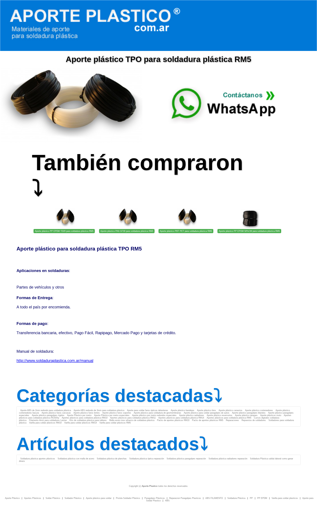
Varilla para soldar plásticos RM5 (115, 422)
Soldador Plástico (73, 498)
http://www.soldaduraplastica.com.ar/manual (55, 360)
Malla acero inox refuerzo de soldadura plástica (131, 420)
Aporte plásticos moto (270, 415)
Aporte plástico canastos (230, 410)
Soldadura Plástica (236, 498)
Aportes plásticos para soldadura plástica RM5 (229, 418)
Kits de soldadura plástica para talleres (88, 420)
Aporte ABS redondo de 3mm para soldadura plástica (99, 410)
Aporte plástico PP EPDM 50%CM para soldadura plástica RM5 (249, 231)
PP (251, 498)
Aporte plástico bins (206, 410)
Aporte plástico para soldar (98, 498)
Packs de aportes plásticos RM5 (207, 420)
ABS (167, 500)
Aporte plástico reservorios (219, 415)
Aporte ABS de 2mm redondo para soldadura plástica (45, 410)
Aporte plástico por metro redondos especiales (154, 415)
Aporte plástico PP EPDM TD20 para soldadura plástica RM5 (64, 231)
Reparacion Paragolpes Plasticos (185, 498)
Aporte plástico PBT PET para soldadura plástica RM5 (186, 231)
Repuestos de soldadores (254, 420)
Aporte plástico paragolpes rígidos (48, 415)
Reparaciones (232, 420)
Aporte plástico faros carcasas (56, 413)
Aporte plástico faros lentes (86, 413)
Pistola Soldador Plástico (128, 498)
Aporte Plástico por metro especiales (111, 415)
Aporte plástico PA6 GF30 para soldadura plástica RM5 (126, 231)
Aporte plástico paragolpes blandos (248, 413)
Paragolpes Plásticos (154, 498)
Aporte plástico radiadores (191, 415)
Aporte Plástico (12, 498)
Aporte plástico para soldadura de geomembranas (157, 413)
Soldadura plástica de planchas (112, 458)
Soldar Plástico (53, 498)
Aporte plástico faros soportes (116, 413)
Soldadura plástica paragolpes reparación (186, 458)
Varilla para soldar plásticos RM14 (80, 422)
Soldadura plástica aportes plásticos (37, 458)
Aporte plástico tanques (246, 415)
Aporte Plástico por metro (79, 415)
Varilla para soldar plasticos (285, 498)
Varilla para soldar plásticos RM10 (45, 422)
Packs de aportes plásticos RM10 (173, 420)
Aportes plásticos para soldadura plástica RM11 (133, 418)
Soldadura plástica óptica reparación (146, 458)
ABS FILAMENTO (214, 498)
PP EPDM (262, 498)
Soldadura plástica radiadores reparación (228, 458)
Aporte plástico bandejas (182, 410)
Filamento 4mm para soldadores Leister (48, 420)
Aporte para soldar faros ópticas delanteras (147, 410)
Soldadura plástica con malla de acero (76, 458)
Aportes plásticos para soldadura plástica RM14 (181, 418)
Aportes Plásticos (32, 498)
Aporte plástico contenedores (259, 410)
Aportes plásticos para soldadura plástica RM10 (84, 418)
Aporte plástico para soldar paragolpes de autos (206, 413)
